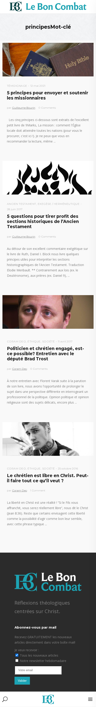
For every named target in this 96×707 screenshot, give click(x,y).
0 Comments (47, 107)
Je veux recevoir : (27, 650)
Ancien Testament (21, 203)
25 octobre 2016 (68, 468)
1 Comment (37, 490)
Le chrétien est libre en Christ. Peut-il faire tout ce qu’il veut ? (47, 478)
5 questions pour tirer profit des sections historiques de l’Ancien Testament (43, 221)
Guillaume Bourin (23, 107)
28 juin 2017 (15, 209)
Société (48, 341)
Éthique (34, 341)
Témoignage (17, 85)
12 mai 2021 (37, 85)
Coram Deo (16, 341)
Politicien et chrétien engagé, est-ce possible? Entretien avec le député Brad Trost (45, 354)
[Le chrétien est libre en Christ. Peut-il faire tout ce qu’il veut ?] (48, 439)
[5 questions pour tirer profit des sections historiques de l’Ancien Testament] (48, 178)
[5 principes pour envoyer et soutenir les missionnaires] (48, 59)
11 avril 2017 (65, 341)
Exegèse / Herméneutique (59, 203)
